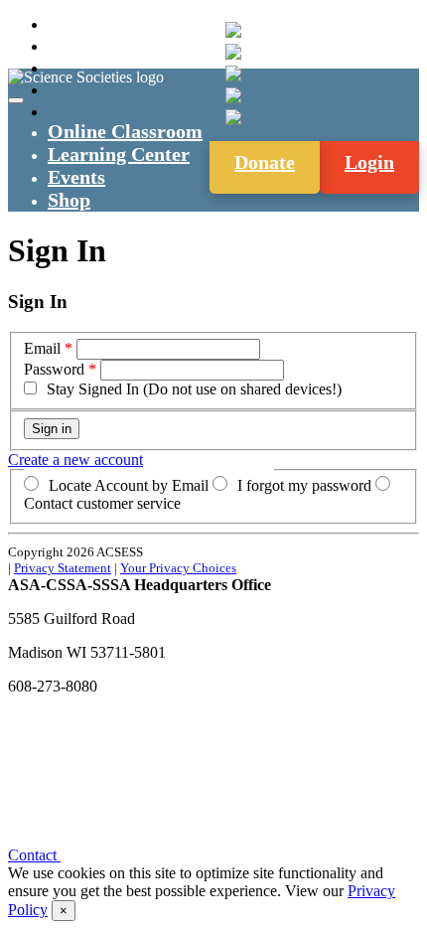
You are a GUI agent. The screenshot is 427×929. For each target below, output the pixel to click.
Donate (264, 162)
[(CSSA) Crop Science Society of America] (233, 73)
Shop (69, 200)
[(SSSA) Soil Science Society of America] (233, 95)
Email (42, 348)
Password (54, 369)
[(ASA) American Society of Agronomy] (233, 52)
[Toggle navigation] (16, 100)
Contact (34, 855)
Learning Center (119, 154)
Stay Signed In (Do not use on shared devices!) (194, 389)
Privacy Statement (62, 567)
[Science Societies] (233, 30)
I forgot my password (304, 485)
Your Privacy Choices (178, 567)
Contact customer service (102, 503)
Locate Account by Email (129, 485)
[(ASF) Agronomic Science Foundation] (233, 117)
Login (369, 162)
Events (76, 177)
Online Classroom (125, 131)
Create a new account (75, 459)
